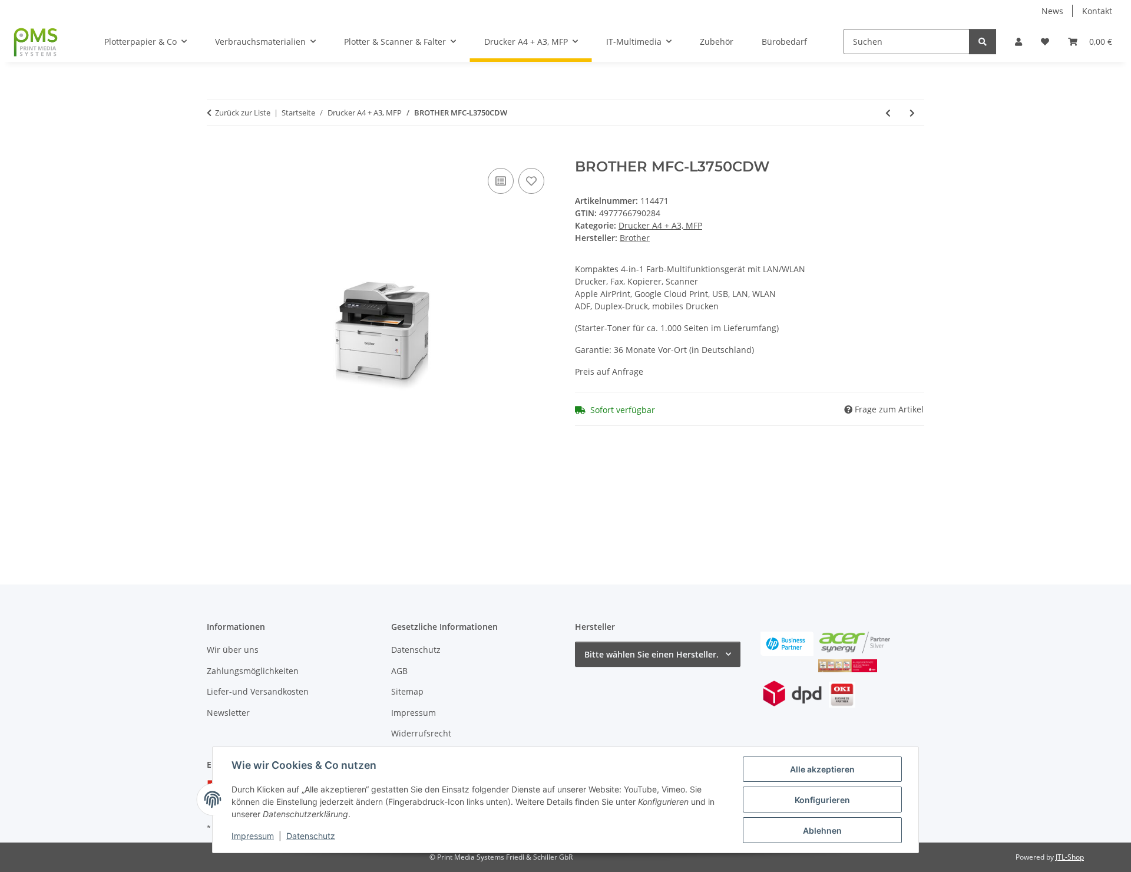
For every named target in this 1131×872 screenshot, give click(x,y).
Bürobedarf (784, 41)
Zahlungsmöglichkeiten (253, 670)
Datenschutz (310, 836)
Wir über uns (233, 649)
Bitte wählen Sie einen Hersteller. (651, 654)
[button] (1018, 41)
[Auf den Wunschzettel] (531, 181)
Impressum (253, 836)
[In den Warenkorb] (216, 152)
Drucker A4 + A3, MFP (660, 225)
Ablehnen (822, 830)
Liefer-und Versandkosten (258, 691)
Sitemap (407, 691)
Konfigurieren (822, 800)
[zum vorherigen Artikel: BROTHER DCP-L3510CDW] (888, 112)
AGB (399, 670)
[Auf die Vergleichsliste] (501, 181)
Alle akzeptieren (822, 769)
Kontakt (1097, 10)
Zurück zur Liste (242, 112)
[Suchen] (982, 41)
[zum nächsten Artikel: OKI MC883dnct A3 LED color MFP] (912, 112)
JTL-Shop (1070, 857)
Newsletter (228, 712)
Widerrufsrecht (421, 733)
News (1052, 10)
